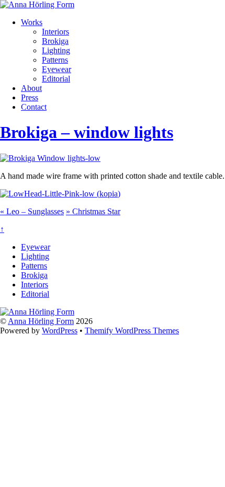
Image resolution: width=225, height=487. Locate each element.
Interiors (55, 31)
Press (29, 97)
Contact (34, 106)
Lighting (56, 50)
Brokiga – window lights (86, 132)
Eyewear (56, 69)
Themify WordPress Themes (132, 330)
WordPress (59, 330)
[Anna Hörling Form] (37, 4)
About (31, 88)
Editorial (56, 78)
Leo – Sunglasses (32, 211)
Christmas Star (93, 211)
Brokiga (55, 41)
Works (31, 22)
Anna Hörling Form (41, 321)
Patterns (55, 59)
